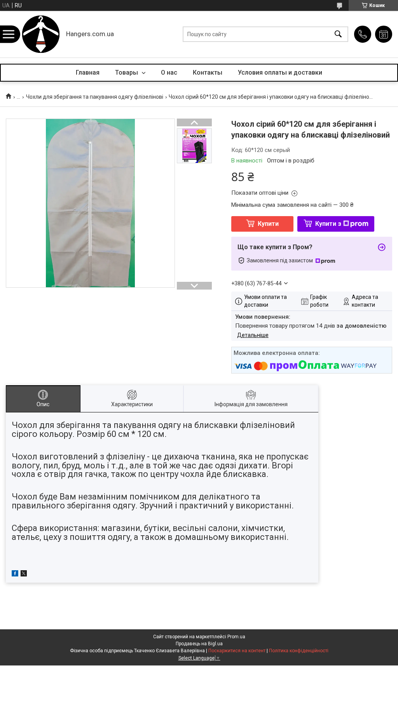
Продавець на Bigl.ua (199, 643)
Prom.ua (236, 636)
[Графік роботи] (383, 34)
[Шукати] (338, 34)
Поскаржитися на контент (236, 650)
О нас (169, 72)
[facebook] (15, 574)
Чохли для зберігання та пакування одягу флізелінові (94, 97)
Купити (268, 223)
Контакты (207, 72)
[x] (24, 574)
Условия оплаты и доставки (280, 72)
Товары (127, 72)
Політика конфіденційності (298, 650)
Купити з (328, 223)
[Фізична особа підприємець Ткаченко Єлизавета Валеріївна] (40, 34)
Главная (88, 72)
